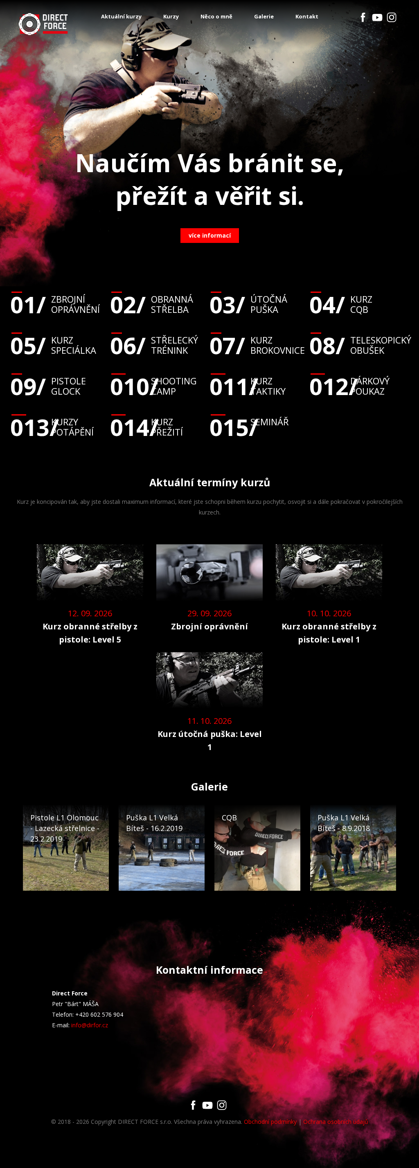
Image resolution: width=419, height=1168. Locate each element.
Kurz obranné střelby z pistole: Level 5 (90, 633)
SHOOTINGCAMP (153, 386)
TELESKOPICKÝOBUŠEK (359, 345)
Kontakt (306, 16)
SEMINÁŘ (249, 422)
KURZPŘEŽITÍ (146, 427)
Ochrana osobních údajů (335, 1121)
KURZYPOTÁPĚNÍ (52, 427)
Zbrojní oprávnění (209, 626)
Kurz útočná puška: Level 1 (210, 740)
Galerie (264, 16)
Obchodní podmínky (270, 1121)
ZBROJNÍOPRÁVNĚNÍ (55, 304)
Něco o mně (216, 16)
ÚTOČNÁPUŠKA (248, 304)
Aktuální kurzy (121, 16)
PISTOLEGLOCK (48, 386)
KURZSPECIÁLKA (53, 345)
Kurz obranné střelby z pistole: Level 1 (329, 633)
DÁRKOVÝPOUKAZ (349, 386)
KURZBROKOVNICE (257, 345)
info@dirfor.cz (89, 1025)
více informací (210, 235)
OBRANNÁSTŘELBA (151, 304)
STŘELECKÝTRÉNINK (154, 345)
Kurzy (171, 16)
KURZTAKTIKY (248, 386)
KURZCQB (340, 304)
